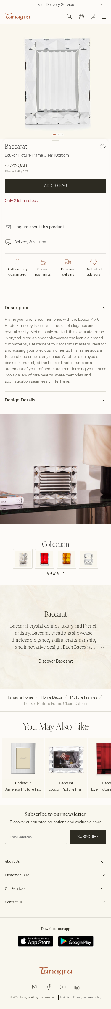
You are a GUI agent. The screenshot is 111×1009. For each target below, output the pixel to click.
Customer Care (17, 875)
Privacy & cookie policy (87, 997)
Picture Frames (83, 697)
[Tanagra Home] (17, 16)
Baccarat (16, 147)
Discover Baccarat (55, 661)
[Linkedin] (77, 986)
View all (53, 573)
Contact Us (13, 902)
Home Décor (51, 697)
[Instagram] (34, 986)
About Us (12, 862)
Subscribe (88, 837)
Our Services (15, 889)
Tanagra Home (20, 697)
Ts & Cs (64, 997)
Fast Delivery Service (55, 4)
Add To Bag (55, 185)
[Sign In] (93, 16)
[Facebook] (48, 986)
